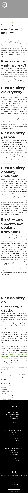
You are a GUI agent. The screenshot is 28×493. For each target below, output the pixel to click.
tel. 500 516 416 (14, 452)
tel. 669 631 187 (14, 419)
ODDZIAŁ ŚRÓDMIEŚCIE (14, 412)
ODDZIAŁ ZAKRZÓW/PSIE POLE (14, 430)
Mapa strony (3, 468)
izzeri (25, 373)
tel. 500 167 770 (14, 434)
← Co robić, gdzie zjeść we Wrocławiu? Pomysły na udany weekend (6, 390)
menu (20, 373)
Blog (20, 23)
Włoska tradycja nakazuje (9, 179)
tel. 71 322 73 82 (14, 416)
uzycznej (5, 375)
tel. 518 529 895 (14, 454)
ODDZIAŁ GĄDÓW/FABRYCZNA (14, 448)
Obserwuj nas (14, 491)
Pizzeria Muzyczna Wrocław (9, 23)
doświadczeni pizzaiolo (19, 363)
